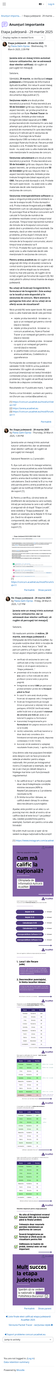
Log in (51, 4)
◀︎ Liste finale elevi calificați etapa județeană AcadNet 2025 (28, 1318)
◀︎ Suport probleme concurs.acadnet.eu (25, 1334)
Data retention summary (16, 1362)
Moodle (20, 1370)
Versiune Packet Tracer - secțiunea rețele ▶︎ (31, 1324)
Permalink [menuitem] (46, 421)
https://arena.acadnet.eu (25, 408)
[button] (41, 4)
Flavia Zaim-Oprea (20, 46)
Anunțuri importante (11, 15)
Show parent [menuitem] (44, 590)
